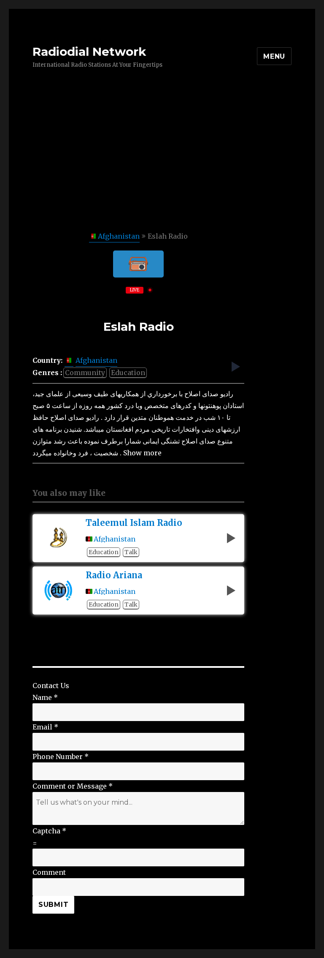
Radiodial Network (89, 51)
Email (45, 727)
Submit (53, 905)
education (128, 372)
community (85, 372)
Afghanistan (119, 236)
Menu (274, 56)
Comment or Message (72, 786)
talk (131, 552)
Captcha (49, 831)
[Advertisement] (164, 168)
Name (45, 697)
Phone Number (60, 756)
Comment (49, 872)
